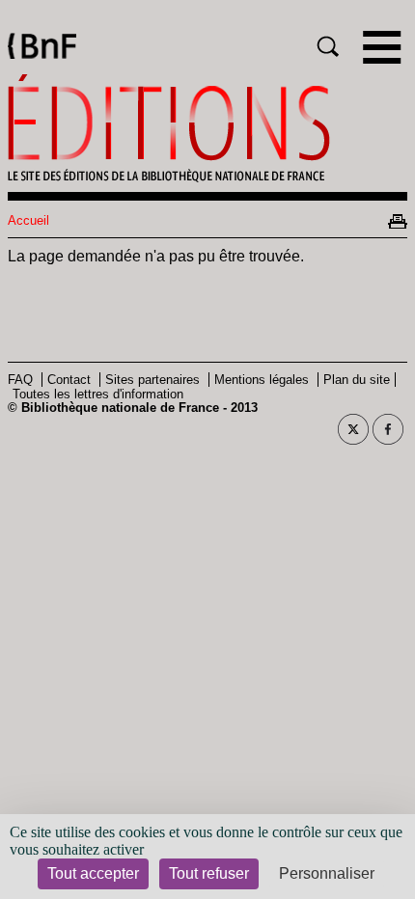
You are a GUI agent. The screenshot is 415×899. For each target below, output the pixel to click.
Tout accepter (93, 873)
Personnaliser (326, 873)
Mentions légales (261, 379)
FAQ (20, 379)
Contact (69, 379)
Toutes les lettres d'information (98, 394)
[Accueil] (207, 128)
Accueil (28, 220)
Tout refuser (209, 873)
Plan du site (356, 379)
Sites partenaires (152, 379)
